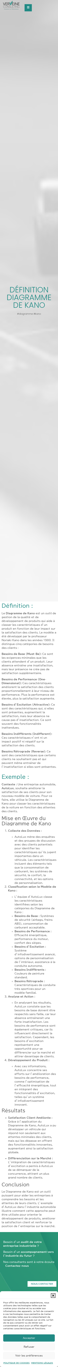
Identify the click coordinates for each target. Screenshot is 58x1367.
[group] (14, 6)
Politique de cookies (16, 1363)
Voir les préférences (29, 1355)
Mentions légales (42, 1363)
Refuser (29, 1347)
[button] (53, 1295)
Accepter (29, 1338)
